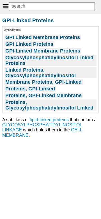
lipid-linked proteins (49, 119)
